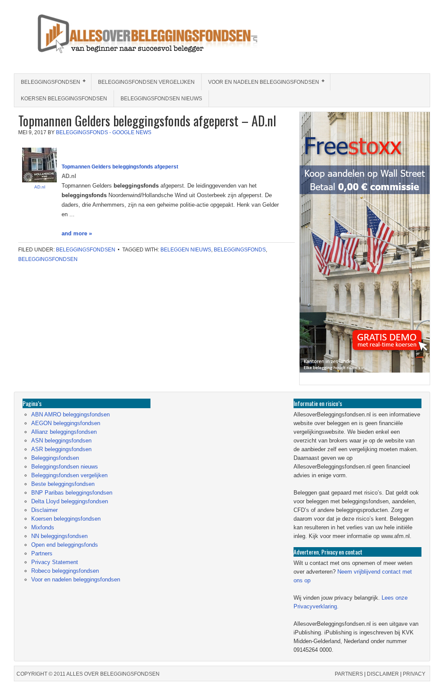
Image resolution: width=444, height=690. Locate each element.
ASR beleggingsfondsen (61, 449)
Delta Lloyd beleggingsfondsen (69, 501)
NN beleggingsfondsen (59, 536)
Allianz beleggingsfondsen (64, 432)
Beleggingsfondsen (47, 82)
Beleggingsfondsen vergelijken (146, 82)
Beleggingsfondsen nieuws (161, 99)
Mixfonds (42, 527)
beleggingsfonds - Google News (103, 132)
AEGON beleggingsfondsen (65, 423)
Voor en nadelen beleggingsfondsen (260, 82)
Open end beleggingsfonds (64, 544)
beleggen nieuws (185, 250)
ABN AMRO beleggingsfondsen (70, 414)
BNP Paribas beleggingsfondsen (71, 492)
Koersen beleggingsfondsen (64, 99)
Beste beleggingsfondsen (63, 484)
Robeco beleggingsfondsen (65, 571)
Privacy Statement (54, 562)
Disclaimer (44, 510)
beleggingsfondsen (48, 259)
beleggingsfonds (240, 250)
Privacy (414, 674)
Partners (41, 553)
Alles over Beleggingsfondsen (77, 42)
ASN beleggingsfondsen (61, 440)
